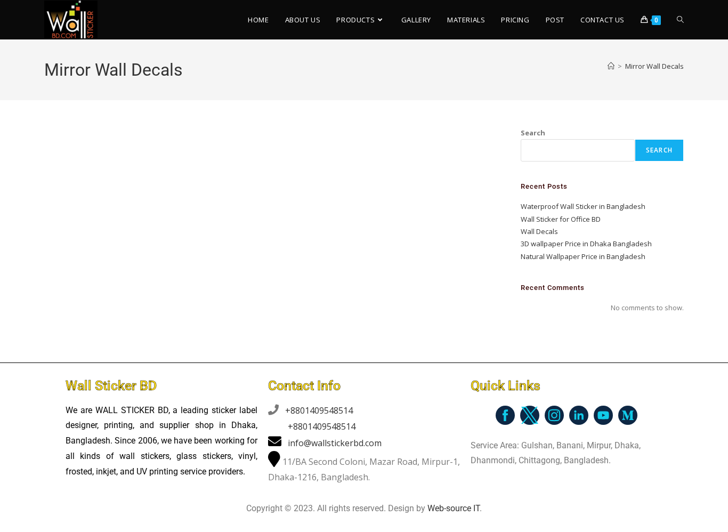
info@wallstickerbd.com (335, 443)
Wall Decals (539, 231)
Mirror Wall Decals (654, 66)
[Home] (611, 66)
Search (533, 133)
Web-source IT (453, 508)
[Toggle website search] (680, 19)
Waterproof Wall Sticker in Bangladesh (583, 206)
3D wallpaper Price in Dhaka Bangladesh (586, 243)
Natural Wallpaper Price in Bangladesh (583, 256)
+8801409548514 (319, 410)
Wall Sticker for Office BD (561, 219)
